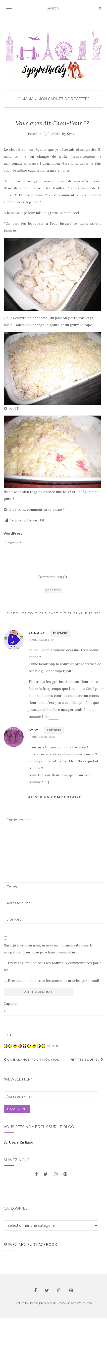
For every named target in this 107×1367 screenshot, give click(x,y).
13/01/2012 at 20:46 (42, 737)
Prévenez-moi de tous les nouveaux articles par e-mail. (54, 980)
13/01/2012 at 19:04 (41, 640)
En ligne (18, 1142)
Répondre (60, 633)
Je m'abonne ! (17, 1109)
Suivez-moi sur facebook (30, 1244)
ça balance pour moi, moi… (33, 1059)
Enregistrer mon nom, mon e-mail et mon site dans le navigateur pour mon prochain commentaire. (48, 948)
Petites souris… (85, 1059)
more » (52, 1045)
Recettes (53, 590)
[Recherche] (100, 8)
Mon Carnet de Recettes (64, 99)
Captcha (10, 1003)
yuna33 (37, 633)
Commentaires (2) (52, 577)
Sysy (70, 134)
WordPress (84, 1303)
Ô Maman (27, 99)
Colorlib (50, 1303)
